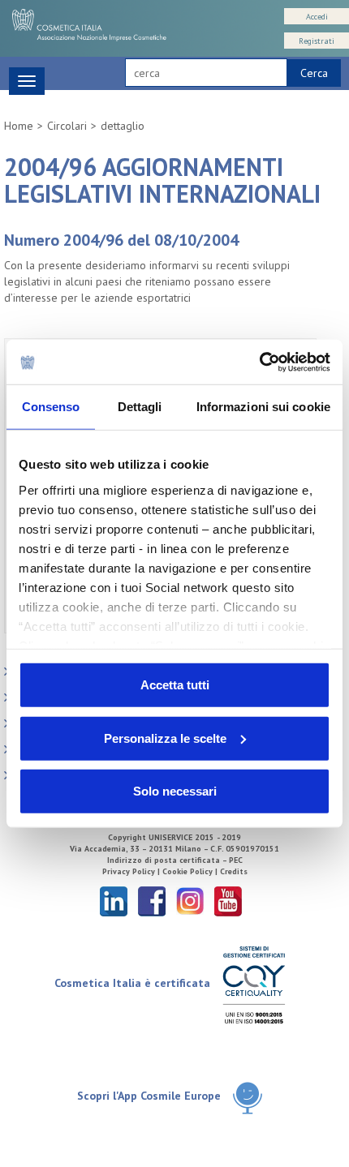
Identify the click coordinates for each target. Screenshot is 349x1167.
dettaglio (122, 125)
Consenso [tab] (51, 407)
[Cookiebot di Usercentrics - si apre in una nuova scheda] (259, 361)
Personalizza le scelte (165, 737)
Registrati (316, 41)
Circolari (67, 125)
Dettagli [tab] (140, 407)
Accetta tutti (174, 685)
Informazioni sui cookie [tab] (263, 407)
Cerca (314, 73)
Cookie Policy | (191, 871)
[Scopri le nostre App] (247, 1097)
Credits (234, 871)
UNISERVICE (170, 837)
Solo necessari (175, 791)
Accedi (317, 16)
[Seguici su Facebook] (152, 900)
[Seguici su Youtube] (228, 900)
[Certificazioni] (254, 984)
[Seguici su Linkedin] (113, 900)
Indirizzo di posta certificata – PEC (175, 860)
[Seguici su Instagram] (190, 900)
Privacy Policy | (132, 871)
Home (18, 125)
